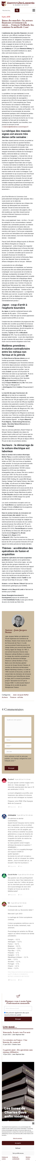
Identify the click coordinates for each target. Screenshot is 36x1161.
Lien (21, 807)
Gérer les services (17, 1138)
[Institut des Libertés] (18, 3)
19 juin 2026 (7, 1054)
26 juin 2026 (7, 1034)
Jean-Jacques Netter (21, 695)
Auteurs (5, 697)
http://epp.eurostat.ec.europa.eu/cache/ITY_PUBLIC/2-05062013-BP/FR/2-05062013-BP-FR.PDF (20, 974)
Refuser (18, 1148)
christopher (12, 815)
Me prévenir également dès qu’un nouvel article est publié (16, 1014)
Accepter (18, 1143)
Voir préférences (18, 1153)
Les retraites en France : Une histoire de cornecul (15, 1041)
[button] (33, 1123)
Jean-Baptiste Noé (18, 1034)
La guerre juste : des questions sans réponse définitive (18, 1051)
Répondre (13, 807)
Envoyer (11, 768)
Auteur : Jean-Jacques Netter (16, 631)
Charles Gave (16, 1044)
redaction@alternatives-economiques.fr (15, 127)
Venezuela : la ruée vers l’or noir (16, 1032)
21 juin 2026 (7, 1044)
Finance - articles (16, 697)
